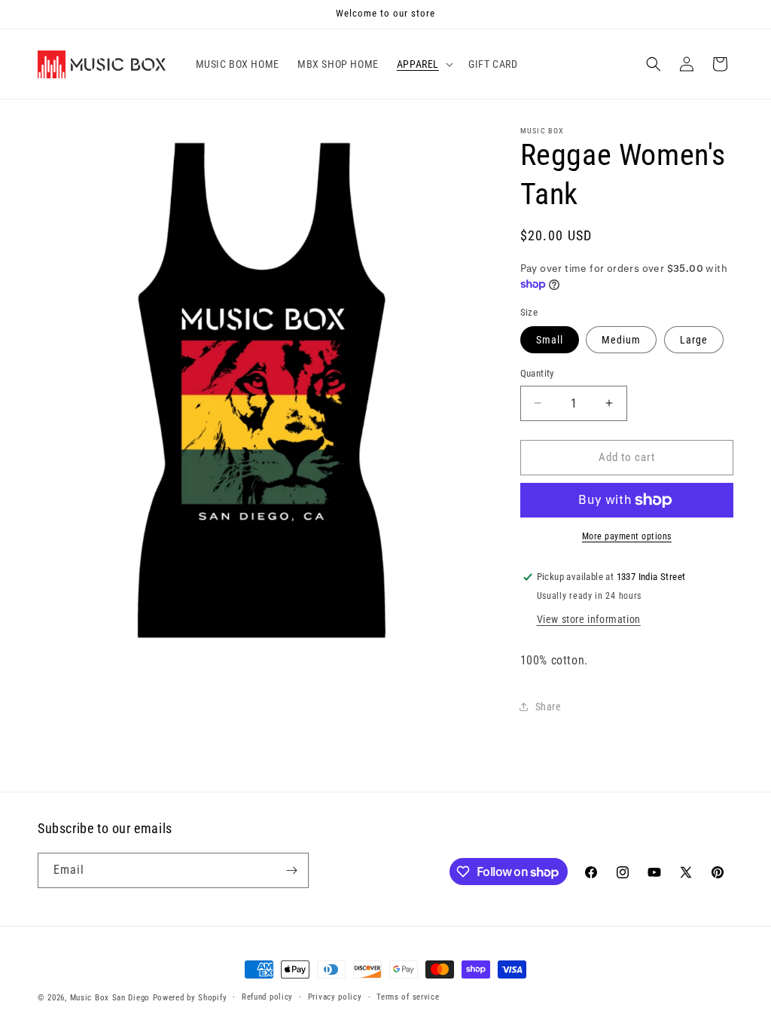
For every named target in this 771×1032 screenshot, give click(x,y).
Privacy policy (335, 997)
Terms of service (407, 997)
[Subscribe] (291, 870)
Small (549, 340)
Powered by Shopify (190, 998)
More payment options (627, 536)
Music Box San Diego (110, 998)
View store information (589, 619)
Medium (621, 340)
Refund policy (267, 997)
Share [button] (548, 707)
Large (694, 340)
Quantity (537, 373)
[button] (423, 64)
